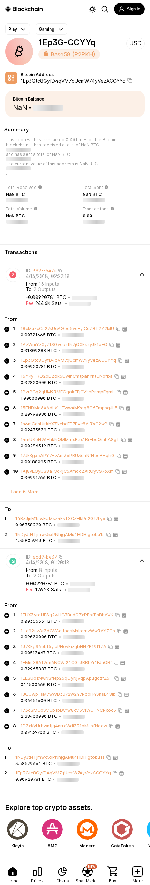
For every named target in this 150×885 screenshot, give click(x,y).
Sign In (133, 9)
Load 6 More (24, 491)
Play (12, 29)
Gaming (46, 29)
